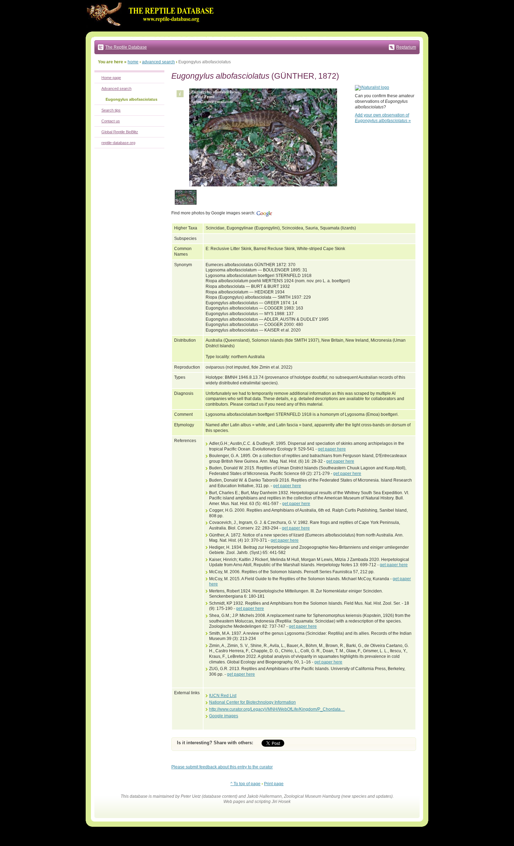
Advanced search (116, 88)
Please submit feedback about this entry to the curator (222, 767)
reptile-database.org (118, 143)
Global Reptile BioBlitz (119, 132)
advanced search (158, 61)
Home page (111, 78)
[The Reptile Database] (152, 30)
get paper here (332, 449)
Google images (223, 715)
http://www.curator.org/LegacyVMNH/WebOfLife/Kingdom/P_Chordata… (277, 709)
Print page (274, 783)
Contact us (110, 121)
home (133, 61)
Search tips (111, 110)
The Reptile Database (126, 47)
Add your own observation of (383, 118)
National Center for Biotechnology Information (252, 702)
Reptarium (406, 47)
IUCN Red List (222, 695)
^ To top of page (245, 783)
